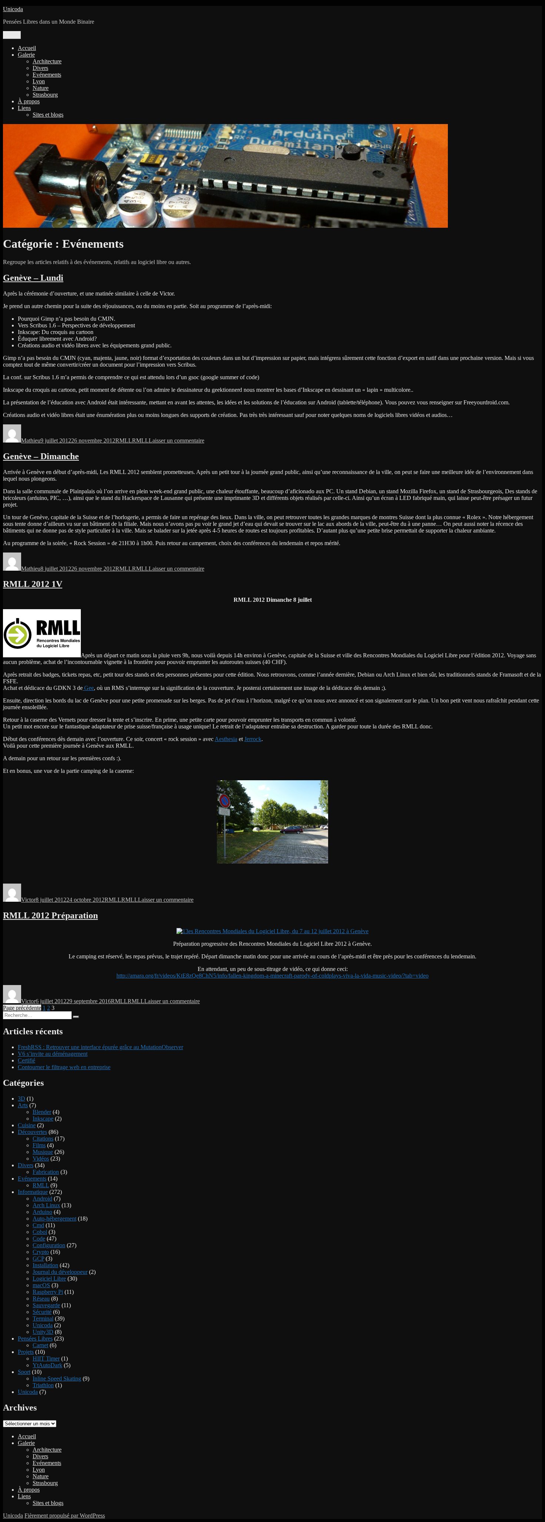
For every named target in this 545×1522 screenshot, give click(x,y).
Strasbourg (45, 94)
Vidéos (41, 1158)
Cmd (38, 1225)
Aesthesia (226, 739)
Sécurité (42, 1312)
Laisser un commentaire (176, 440)
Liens (24, 108)
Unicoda (13, 9)
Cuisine (27, 1125)
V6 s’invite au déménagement (52, 1054)
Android (42, 1198)
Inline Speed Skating (57, 1378)
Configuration (49, 1245)
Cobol (40, 1232)
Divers (40, 68)
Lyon (39, 81)
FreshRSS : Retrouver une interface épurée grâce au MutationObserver (100, 1047)
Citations (43, 1138)
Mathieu (30, 440)
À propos (29, 101)
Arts (23, 1105)
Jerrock (252, 739)
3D (21, 1098)
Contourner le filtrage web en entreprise (64, 1067)
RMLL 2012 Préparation (50, 915)
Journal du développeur (60, 1272)
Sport (24, 1372)
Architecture (47, 61)
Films (39, 1145)
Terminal (43, 1318)
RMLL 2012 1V (32, 584)
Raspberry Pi (48, 1292)
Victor (28, 900)
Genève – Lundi (33, 278)
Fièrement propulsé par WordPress (64, 1515)
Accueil (27, 48)
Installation (45, 1265)
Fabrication (46, 1172)
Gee (88, 688)
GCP (38, 1258)
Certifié (26, 1060)
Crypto (41, 1252)
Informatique (33, 1192)
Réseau (41, 1298)
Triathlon (43, 1385)
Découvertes (32, 1132)
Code (39, 1238)
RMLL (123, 440)
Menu (12, 35)
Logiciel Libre (49, 1278)
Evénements (47, 74)
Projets (26, 1352)
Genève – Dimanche (41, 456)
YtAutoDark (47, 1365)
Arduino (42, 1212)
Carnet (40, 1345)
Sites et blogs (48, 114)
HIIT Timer (46, 1358)
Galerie (26, 54)
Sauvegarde (46, 1305)
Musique (43, 1152)
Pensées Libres (35, 1338)
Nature (41, 88)
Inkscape (43, 1118)
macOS (41, 1285)
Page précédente (22, 1008)
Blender (42, 1112)
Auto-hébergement (54, 1218)
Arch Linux (46, 1205)
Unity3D (43, 1332)
